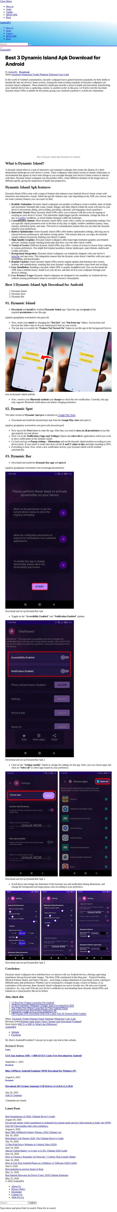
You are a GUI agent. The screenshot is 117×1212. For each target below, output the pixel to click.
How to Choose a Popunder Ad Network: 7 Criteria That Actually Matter (40, 1157)
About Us (16, 1186)
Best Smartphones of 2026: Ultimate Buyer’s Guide (30, 1116)
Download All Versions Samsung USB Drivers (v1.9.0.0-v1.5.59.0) (39, 1086)
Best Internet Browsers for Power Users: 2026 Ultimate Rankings (36, 1175)
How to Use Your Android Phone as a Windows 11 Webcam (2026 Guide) (41, 1163)
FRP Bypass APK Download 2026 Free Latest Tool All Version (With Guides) (48, 1013)
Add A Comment (13, 1095)
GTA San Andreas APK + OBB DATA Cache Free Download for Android (43, 1055)
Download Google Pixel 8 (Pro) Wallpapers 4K (34, 1011)
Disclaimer (16, 1192)
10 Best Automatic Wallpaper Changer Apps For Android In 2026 (42, 1005)
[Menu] (1, 47)
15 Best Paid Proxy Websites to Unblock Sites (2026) (31, 1144)
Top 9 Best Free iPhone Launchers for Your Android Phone (39, 1008)
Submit (32, 1203)
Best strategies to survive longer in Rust (24, 1169)
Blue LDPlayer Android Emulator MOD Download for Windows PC (40, 1071)
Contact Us (16, 1194)
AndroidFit (12, 72)
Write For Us (17, 1197)
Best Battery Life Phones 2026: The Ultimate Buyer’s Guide (34, 1138)
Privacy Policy (18, 1189)
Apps (8, 9)
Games (9, 12)
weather (21, 218)
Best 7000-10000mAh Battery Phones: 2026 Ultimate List (33, 1132)
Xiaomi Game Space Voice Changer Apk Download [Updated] (51, 1021)
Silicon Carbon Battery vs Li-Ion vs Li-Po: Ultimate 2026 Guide (36, 1150)
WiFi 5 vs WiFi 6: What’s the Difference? (37, 1024)
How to (9, 6)
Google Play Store (66, 415)
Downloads (24, 72)
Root (8, 17)
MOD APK (11, 14)
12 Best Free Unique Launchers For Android (32, 1002)
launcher (15, 256)
